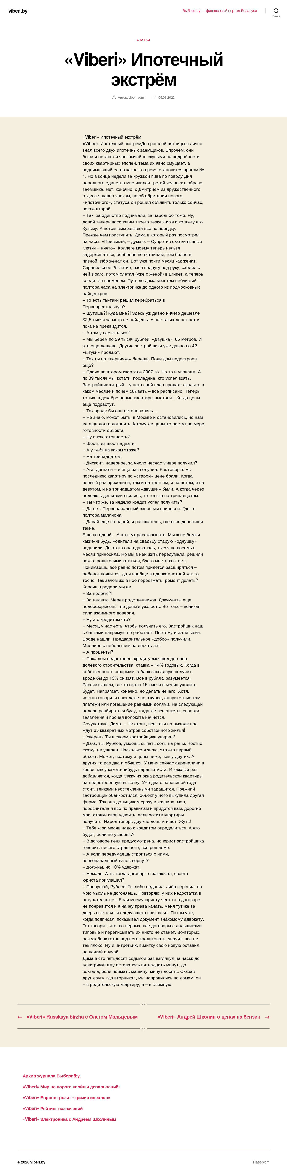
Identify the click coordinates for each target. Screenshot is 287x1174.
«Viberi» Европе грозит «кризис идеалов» (67, 1097)
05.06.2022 (166, 97)
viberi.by (17, 10)
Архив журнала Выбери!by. (52, 1075)
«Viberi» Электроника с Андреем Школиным (69, 1119)
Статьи (143, 40)
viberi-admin (137, 97)
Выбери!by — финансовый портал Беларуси (220, 10)
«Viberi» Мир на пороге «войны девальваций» (72, 1086)
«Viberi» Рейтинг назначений (53, 1108)
